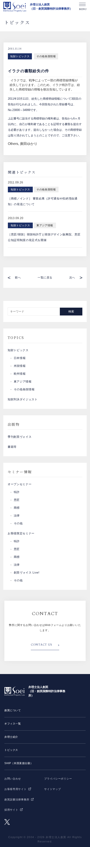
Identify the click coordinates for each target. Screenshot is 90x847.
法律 (17, 515)
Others (13, 144)
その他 (18, 523)
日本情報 (20, 358)
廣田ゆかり (28, 144)
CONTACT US (41, 644)
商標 (17, 507)
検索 (71, 311)
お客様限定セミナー (21, 533)
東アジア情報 (23, 381)
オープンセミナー (19, 484)
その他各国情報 (46, 56)
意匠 (17, 499)
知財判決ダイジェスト (23, 399)
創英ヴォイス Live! (27, 572)
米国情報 (20, 365)
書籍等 (12, 446)
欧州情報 (20, 373)
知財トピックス (19, 56)
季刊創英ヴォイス (19, 436)
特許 (17, 492)
